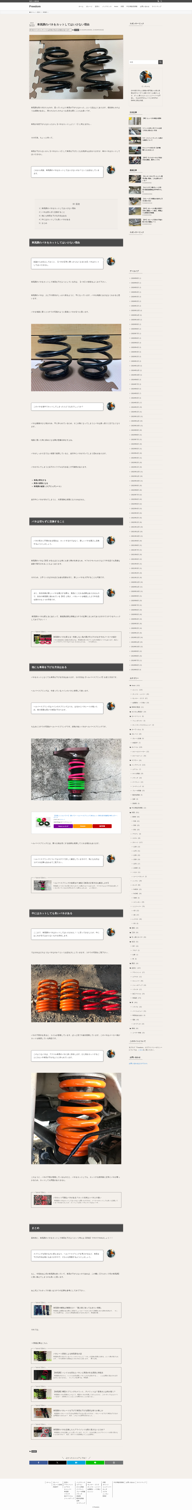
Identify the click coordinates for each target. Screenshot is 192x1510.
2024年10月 (136, 375)
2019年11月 (136, 642)
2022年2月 (136, 518)
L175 (136, 851)
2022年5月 (136, 504)
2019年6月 (136, 665)
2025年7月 (136, 333)
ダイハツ (137, 842)
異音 (135, 963)
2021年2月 (136, 573)
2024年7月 (136, 384)
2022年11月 (136, 476)
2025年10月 (136, 320)
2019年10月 (137, 646)
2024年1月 (136, 412)
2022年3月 (136, 513)
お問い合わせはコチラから (138, 1063)
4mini (136, 685)
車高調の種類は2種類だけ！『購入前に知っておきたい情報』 (77, 1308)
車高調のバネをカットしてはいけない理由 (59, 208)
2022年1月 (136, 522)
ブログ (135, 950)
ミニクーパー (138, 906)
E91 (136, 830)
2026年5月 (136, 287)
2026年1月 (136, 306)
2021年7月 (136, 550)
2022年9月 (136, 485)
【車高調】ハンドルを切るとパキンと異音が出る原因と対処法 (78, 1373)
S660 (136, 898)
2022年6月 (136, 499)
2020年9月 (136, 596)
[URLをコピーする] (114, 1462)
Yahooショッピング (63, 826)
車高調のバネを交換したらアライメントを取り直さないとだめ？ (79, 1430)
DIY (135, 946)
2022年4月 (136, 508)
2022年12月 (137, 472)
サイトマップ (141, 1482)
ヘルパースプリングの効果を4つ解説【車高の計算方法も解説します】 (81, 883)
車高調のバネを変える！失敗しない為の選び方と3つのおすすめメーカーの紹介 (85, 637)
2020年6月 (136, 610)
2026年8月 (136, 278)
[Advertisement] (146, 42)
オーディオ (138, 1024)
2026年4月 (136, 292)
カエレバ (62, 819)
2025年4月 (136, 347)
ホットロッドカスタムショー (143, 725)
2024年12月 (136, 366)
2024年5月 (136, 393)
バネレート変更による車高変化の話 (67, 1354)
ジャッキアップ (139, 985)
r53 (136, 910)
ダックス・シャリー (140, 694)
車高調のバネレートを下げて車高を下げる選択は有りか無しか (78, 1410)
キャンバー (137, 981)
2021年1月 (136, 577)
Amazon (82, 826)
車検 (135, 1028)
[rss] (158, 1)
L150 (136, 847)
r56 (136, 915)
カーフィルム (138, 729)
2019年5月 (136, 670)
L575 (136, 864)
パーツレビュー (139, 1011)
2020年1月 (136, 633)
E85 (136, 825)
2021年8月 (136, 545)
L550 (136, 859)
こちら (140, 1050)
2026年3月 (136, 297)
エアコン (136, 769)
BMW (135, 817)
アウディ (136, 834)
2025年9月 (136, 324)
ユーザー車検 (138, 1033)
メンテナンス (138, 765)
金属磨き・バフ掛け (140, 703)
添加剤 (135, 803)
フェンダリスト (138, 721)
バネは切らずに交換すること (53, 212)
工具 (135, 932)
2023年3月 (136, 458)
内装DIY (136, 743)
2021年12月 (137, 527)
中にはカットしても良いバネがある (56, 219)
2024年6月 (136, 389)
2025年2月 (136, 356)
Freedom (35, 6)
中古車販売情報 (139, 808)
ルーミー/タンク (140, 876)
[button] (38, 1462)
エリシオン (138, 902)
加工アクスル (138, 994)
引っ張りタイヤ (139, 937)
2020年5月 (136, 614)
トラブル (137, 1007)
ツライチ (137, 989)
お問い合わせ (130, 1482)
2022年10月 (137, 481)
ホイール (137, 747)
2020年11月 (136, 587)
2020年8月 (136, 600)
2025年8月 (136, 329)
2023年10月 (137, 425)
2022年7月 (136, 495)
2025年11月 (136, 315)
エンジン (137, 690)
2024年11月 (136, 370)
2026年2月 (136, 301)
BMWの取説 (138, 707)
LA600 (136, 868)
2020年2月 (136, 628)
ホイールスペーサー (140, 751)
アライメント (138, 972)
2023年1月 (136, 467)
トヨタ (136, 872)
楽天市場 (102, 826)
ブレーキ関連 (138, 790)
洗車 (135, 799)
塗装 (135, 928)
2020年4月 (136, 619)
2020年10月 (137, 591)
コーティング (138, 786)
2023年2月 (136, 462)
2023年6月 (136, 444)
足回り (136, 968)
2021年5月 (136, 559)
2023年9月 (136, 430)
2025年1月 (136, 361)
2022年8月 (136, 490)
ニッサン (137, 881)
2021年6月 (136, 554)
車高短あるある (138, 1015)
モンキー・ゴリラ (139, 698)
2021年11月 (136, 531)
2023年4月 (136, 453)
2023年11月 (136, 421)
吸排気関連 (137, 795)
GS (135, 923)
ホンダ (136, 885)
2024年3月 (136, 402)
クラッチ (137, 778)
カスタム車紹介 (139, 712)
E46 (136, 821)
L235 (136, 855)
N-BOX (137, 889)
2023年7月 (136, 439)
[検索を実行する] (160, 62)
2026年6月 (136, 283)
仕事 (135, 955)
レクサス (137, 919)
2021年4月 (136, 564)
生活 (135, 942)
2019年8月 (136, 656)
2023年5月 (136, 449)
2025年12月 (136, 310)
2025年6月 (136, 338)
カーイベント (138, 716)
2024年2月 (136, 407)
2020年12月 (137, 582)
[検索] (161, 1)
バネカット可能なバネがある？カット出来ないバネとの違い (77, 1198)
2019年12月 (137, 637)
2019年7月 (136, 660)
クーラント (137, 782)
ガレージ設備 (138, 738)
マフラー (136, 760)
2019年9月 (136, 651)
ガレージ (136, 734)
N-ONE (137, 893)
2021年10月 (137, 536)
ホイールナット (139, 756)
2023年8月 (136, 435)
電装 (135, 1020)
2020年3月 (136, 623)
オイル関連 (137, 773)
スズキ (136, 838)
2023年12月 (137, 416)
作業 (135, 812)
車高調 (77, 30)
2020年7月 (136, 605)
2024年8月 (136, 379)
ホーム (48, 1482)
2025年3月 (136, 352)
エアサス (137, 977)
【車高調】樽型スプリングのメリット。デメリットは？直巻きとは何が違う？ (84, 1392)
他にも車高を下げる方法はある (54, 216)
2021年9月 (136, 541)
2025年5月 (136, 343)
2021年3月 (136, 568)
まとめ (44, 223)
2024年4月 (136, 398)
